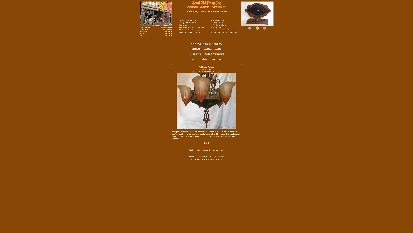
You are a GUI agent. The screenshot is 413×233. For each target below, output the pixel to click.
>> (219, 71)
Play (257, 28)
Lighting (204, 59)
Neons (218, 49)
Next (265, 28)
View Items (202, 156)
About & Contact (167, 29)
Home (191, 156)
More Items (216, 59)
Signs (194, 59)
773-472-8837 (144, 29)
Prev (250, 28)
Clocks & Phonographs (214, 54)
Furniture (208, 49)
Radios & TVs (195, 54)
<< (193, 71)
